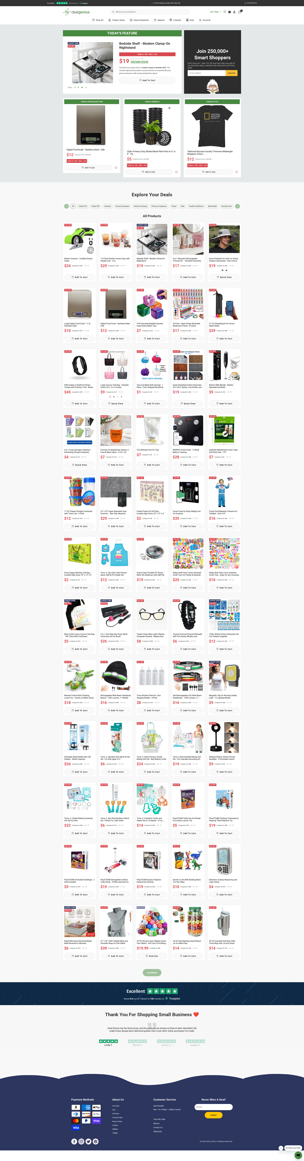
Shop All (99, 20)
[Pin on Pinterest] (78, 87)
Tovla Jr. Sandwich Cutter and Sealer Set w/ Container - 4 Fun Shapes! (150, 819)
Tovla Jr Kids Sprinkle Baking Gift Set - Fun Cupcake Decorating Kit (187, 758)
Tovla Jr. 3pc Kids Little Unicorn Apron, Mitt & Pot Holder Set (113, 574)
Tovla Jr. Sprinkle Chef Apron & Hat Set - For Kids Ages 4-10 (115, 758)
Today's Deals (118, 20)
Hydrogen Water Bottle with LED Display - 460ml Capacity (77, 758)
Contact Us (157, 1127)
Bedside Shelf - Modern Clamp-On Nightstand (144, 46)
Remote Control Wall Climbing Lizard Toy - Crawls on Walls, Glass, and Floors (79, 696)
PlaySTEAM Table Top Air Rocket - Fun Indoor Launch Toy (187, 819)
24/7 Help (214, 13)
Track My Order (159, 1119)
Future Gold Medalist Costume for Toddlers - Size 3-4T (223, 512)
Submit (213, 1115)
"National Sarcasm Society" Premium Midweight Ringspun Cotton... (210, 152)
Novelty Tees (226, 206)
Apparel (161, 20)
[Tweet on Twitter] (82, 87)
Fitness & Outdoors (159, 206)
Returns (156, 1123)
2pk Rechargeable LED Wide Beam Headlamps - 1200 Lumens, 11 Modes (187, 696)
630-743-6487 (158, 1106)
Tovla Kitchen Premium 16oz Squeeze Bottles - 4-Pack (149, 696)
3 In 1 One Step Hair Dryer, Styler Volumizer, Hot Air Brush (113, 635)
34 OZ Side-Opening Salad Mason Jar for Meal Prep (187, 942)
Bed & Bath (212, 206)
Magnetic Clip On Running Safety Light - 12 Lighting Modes (223, 696)
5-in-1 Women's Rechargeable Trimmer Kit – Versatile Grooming (187, 259)
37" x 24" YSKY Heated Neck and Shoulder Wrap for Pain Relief (114, 942)
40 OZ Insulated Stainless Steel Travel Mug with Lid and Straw (222, 942)
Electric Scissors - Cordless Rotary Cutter (78, 259)
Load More (152, 972)
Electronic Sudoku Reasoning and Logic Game (223, 881)
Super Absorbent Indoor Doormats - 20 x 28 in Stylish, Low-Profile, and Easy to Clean (187, 386)
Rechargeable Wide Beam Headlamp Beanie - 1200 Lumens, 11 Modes (115, 696)
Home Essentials (141, 20)
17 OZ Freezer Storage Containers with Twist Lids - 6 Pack (78, 512)
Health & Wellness (196, 206)
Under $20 (95, 206)
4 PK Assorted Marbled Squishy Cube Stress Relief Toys (150, 324)
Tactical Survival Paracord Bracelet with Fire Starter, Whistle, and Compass (187, 635)
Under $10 (83, 206)
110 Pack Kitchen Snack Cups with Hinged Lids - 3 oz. (115, 259)
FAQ (113, 1110)
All (73, 206)
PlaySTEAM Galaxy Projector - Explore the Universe (149, 881)
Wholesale (157, 1131)
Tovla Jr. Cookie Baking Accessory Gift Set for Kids (78, 819)
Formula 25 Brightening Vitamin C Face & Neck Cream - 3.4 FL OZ (114, 451)
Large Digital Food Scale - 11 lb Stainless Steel (77, 324)
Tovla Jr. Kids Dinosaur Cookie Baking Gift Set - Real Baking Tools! (151, 758)
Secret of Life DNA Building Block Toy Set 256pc (187, 881)
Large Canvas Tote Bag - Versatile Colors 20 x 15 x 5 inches (114, 386)
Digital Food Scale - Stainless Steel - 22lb (115, 324)
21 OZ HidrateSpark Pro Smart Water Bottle (221, 324)
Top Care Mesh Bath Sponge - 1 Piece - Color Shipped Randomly (150, 386)
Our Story (115, 1106)
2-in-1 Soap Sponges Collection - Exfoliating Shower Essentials (77, 451)
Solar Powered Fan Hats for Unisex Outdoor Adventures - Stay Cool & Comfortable (223, 259)
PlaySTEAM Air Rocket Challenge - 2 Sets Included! (79, 881)
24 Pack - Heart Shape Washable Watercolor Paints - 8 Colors (186, 324)
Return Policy (117, 1121)
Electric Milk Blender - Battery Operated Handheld (221, 386)
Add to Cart (90, 168)
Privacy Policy (117, 1117)
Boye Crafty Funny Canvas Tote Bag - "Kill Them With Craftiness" (79, 635)
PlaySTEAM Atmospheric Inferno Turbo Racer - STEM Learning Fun (114, 881)
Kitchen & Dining (140, 206)
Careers (115, 1125)
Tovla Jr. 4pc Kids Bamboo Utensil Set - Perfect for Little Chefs (114, 819)
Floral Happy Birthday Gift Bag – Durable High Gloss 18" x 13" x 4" (78, 574)
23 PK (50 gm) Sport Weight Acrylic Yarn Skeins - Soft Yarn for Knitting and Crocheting (151, 942)
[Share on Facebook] (75, 87)
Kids (192, 20)
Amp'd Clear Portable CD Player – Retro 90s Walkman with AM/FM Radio (151, 574)
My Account (234, 12)
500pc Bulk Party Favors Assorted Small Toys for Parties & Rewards (187, 574)
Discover (207, 20)
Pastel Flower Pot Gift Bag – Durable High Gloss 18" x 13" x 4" (150, 512)
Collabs (115, 1133)
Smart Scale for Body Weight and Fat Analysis (187, 512)
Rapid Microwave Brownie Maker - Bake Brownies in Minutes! (78, 942)
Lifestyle (177, 20)
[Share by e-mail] (86, 87)
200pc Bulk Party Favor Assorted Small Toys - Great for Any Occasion (224, 574)
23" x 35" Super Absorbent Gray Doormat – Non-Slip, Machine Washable (113, 512)
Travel (173, 206)
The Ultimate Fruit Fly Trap (148, 450)
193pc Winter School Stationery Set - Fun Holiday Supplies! (224, 635)
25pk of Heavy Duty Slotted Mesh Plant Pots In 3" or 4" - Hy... (151, 152)
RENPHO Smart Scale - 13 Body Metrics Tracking (186, 451)
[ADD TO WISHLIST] (116, 168)
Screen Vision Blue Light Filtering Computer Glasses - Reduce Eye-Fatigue (150, 635)
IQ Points (115, 1114)
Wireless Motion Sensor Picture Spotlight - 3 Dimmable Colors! (222, 758)
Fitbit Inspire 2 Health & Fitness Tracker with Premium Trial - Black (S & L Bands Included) (78, 386)
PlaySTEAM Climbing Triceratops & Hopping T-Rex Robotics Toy (223, 819)
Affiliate (115, 1129)
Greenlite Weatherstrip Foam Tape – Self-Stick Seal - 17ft (224, 451)
